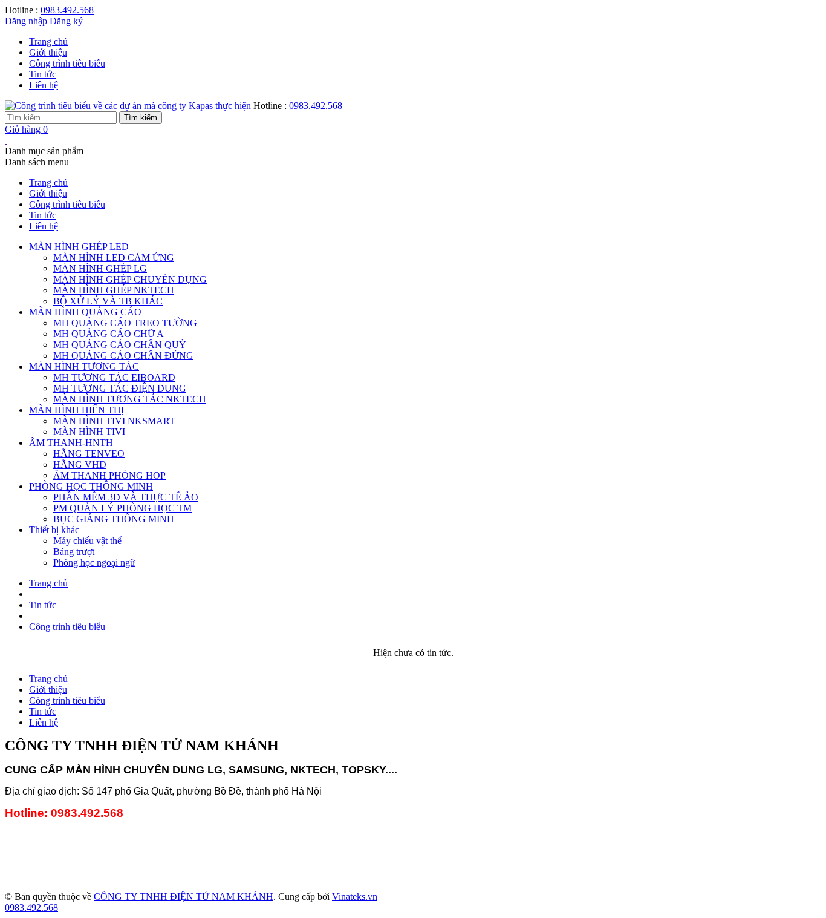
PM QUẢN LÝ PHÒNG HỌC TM (122, 508)
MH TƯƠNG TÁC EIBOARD (114, 377)
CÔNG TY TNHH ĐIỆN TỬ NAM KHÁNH (183, 896)
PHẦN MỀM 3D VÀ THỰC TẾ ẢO (125, 497)
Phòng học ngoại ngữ (94, 562)
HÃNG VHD (79, 464)
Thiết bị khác (54, 530)
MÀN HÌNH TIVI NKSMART (114, 421)
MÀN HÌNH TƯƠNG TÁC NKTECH (129, 399)
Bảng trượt (73, 551)
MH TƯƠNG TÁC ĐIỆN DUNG (119, 388)
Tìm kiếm (140, 117)
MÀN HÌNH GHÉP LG (100, 268)
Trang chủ (48, 41)
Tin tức (42, 74)
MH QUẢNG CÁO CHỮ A (108, 334)
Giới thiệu (48, 52)
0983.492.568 (67, 10)
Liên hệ (43, 85)
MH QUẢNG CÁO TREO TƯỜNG (125, 323)
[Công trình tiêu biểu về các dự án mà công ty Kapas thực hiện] (128, 105)
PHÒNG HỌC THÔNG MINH (91, 486)
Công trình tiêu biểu (67, 63)
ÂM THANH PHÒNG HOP (109, 475)
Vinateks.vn (354, 896)
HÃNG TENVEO (89, 453)
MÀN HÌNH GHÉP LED (79, 246)
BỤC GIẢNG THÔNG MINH (113, 519)
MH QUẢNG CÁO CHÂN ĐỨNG (123, 355)
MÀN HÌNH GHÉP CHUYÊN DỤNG (130, 279)
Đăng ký (66, 21)
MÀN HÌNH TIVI (89, 432)
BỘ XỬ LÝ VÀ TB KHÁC (108, 301)
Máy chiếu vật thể (87, 541)
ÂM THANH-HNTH (71, 443)
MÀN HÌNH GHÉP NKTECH (113, 290)
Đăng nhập (26, 21)
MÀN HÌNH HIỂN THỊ (76, 410)
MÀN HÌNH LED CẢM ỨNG (113, 257)
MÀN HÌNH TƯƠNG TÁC (84, 366)
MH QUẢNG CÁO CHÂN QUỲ (119, 344)
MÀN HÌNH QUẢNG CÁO (85, 312)
